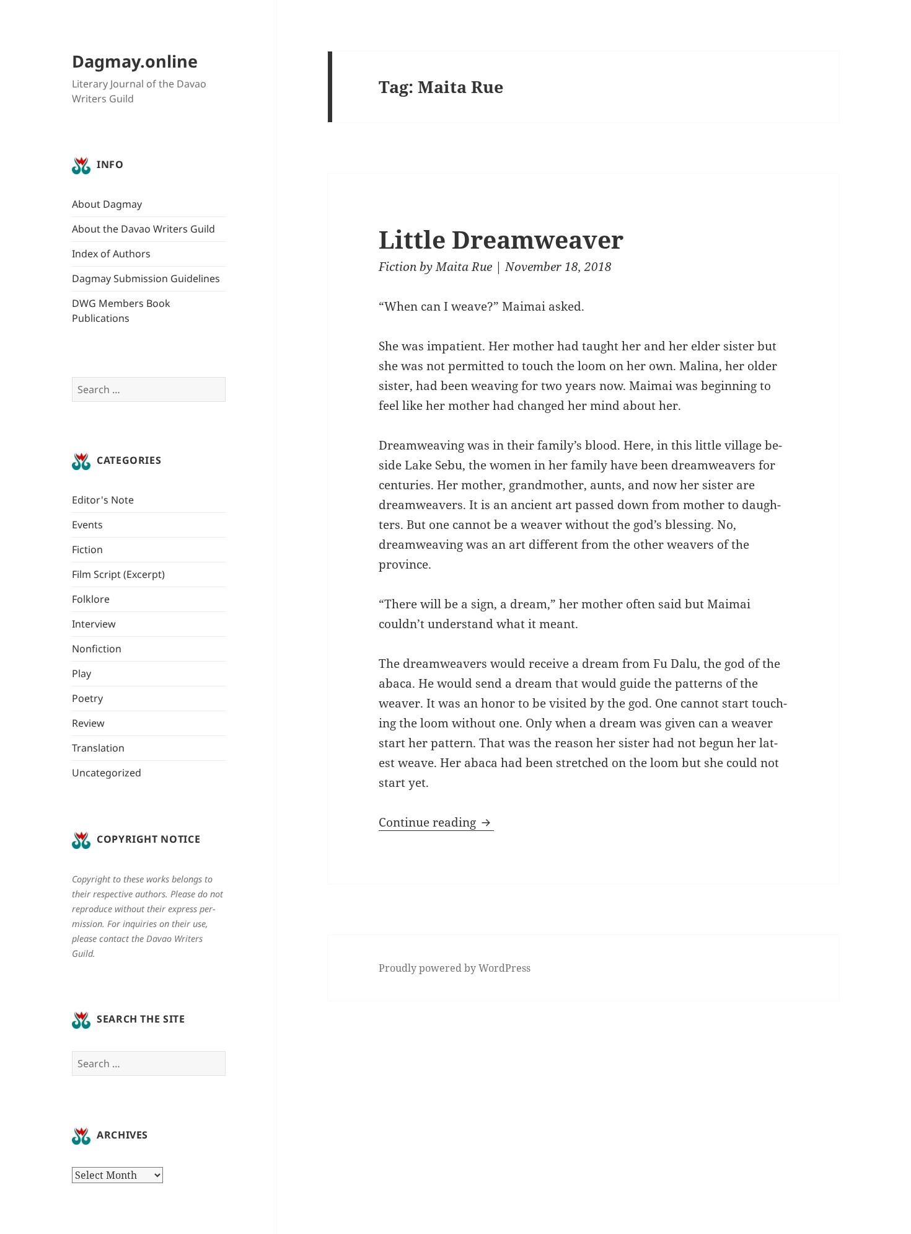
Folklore (91, 599)
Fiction (87, 549)
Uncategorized (106, 772)
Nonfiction (96, 648)
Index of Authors (111, 253)
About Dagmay (107, 204)
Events (87, 524)
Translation (98, 748)
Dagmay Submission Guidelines (146, 278)
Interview (94, 624)
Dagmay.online (135, 61)
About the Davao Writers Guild (143, 229)
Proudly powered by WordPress (454, 968)
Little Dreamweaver (501, 239)
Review (88, 723)
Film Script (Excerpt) (118, 574)
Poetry (87, 698)
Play (81, 673)
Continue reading (436, 822)
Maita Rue (464, 267)
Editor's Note (103, 500)
